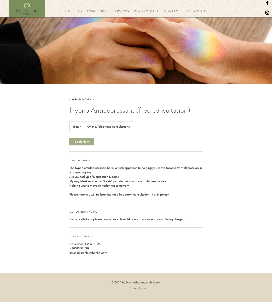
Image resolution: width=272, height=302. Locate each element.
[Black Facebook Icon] (267, 3)
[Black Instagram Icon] (267, 12)
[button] (92, 11)
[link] (81, 141)
